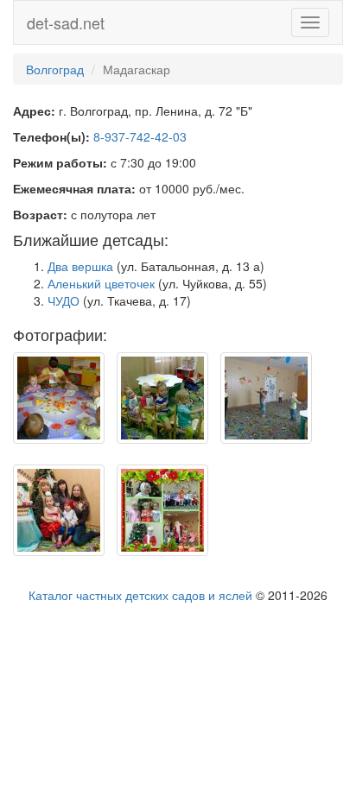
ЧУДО (63, 300)
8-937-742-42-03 (140, 136)
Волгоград (55, 69)
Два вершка (80, 266)
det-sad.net (66, 22)
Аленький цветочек (101, 283)
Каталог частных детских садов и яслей (140, 595)
